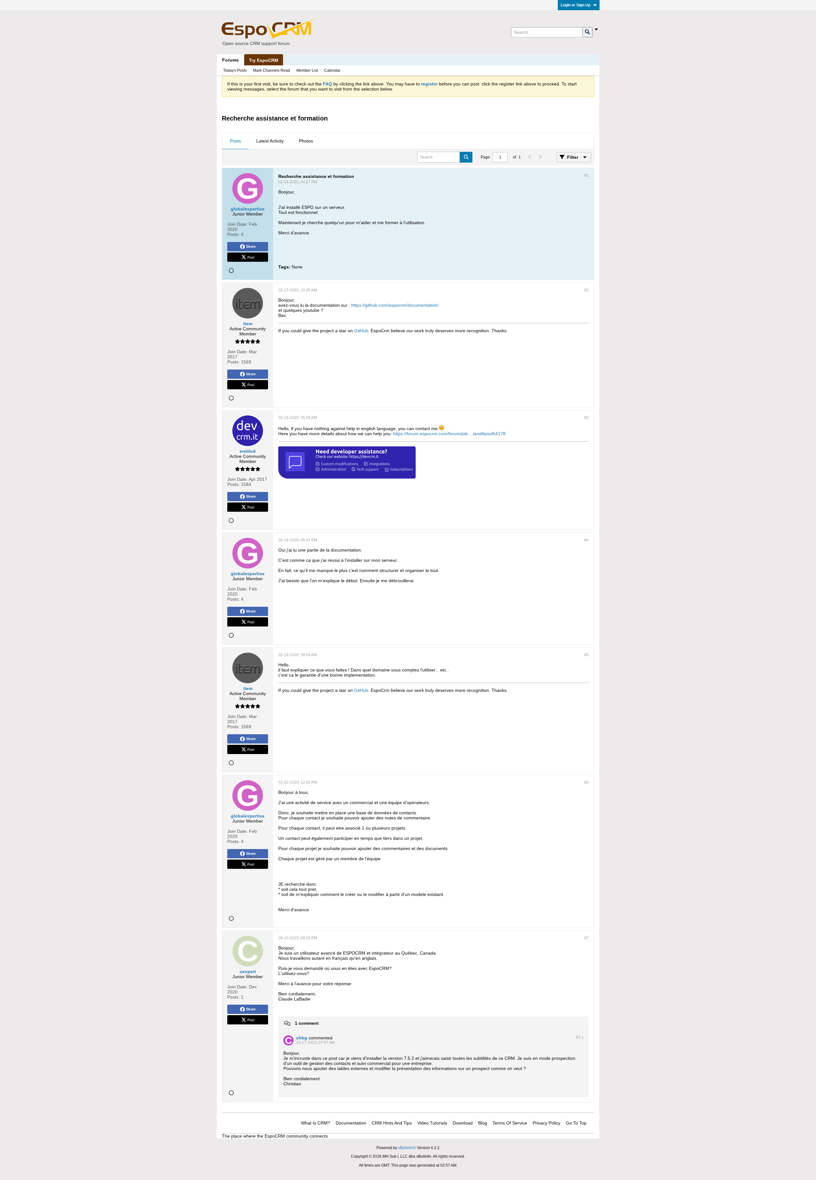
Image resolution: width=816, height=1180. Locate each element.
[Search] (587, 32)
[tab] (235, 141)
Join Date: (237, 224)
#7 (586, 938)
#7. (580, 1037)
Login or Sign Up (575, 5)
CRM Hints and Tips (392, 1122)
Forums (230, 59)
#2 (586, 290)
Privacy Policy (546, 1122)
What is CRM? (315, 1122)
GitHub (361, 330)
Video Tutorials (432, 1122)
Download (463, 1122)
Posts (235, 140)
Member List (307, 70)
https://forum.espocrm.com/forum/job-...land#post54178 (449, 433)
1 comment (307, 1023)
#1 (586, 175)
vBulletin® (407, 1148)
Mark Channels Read (271, 70)
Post (250, 257)
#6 (586, 782)
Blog (482, 1122)
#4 (586, 540)
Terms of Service (509, 1122)
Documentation (351, 1122)
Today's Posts (235, 70)
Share (251, 246)
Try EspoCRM (263, 60)
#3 (586, 417)
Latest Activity (270, 140)
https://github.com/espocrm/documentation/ (395, 305)
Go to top (576, 1122)
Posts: (233, 234)
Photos (306, 140)
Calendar (332, 70)
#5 (586, 655)
